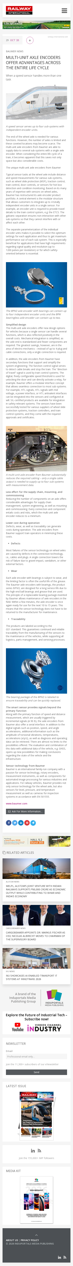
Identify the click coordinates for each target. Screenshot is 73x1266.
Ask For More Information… (26, 811)
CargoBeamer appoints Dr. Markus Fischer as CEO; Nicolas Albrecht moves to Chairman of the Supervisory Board (35, 936)
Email (9, 1051)
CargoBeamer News (15, 928)
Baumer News (14, 51)
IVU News (10, 971)
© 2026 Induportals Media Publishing (30, 1243)
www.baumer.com (16, 803)
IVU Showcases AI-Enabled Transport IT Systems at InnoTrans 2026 (31, 977)
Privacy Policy (30, 1240)
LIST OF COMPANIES (17, 1247)
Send (36, 1072)
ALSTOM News (12, 881)
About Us (12, 1240)
